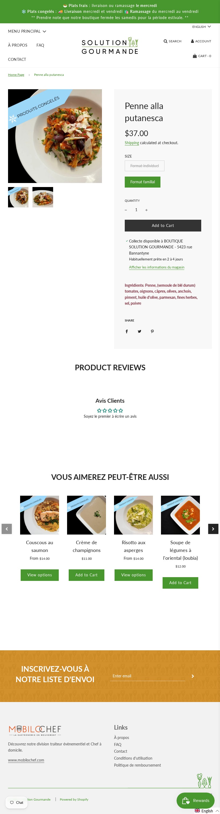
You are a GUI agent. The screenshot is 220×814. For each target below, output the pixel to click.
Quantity (132, 200)
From (40, 558)
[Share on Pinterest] (152, 331)
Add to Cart (86, 575)
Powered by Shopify (74, 799)
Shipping (132, 142)
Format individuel (144, 165)
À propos (17, 45)
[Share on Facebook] (127, 331)
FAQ (40, 45)
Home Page (16, 75)
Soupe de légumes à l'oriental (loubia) (180, 550)
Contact (17, 59)
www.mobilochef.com (26, 760)
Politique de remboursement (137, 765)
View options (39, 575)
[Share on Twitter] (139, 331)
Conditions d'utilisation (133, 758)
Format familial (142, 182)
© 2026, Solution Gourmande (29, 799)
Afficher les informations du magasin (156, 267)
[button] (7, 529)
